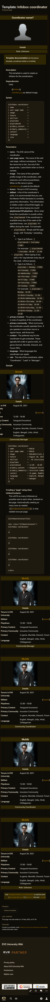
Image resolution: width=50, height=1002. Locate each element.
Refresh (29, 897)
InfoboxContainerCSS (20, 509)
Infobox (16, 89)
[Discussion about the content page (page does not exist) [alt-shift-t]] (41, 990)
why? (43, 897)
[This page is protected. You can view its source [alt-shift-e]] (30, 990)
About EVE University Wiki (14, 966)
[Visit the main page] (3, 998)
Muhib (18, 371)
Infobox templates (10, 910)
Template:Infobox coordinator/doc (21, 894)
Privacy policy (9, 962)
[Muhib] (19, 386)
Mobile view (8, 974)
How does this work (16, 897)
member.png (17, 92)
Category (5, 906)
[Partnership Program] (15, 952)
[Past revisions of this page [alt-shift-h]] (35, 990)
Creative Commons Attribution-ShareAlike (34, 927)
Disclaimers (8, 970)
